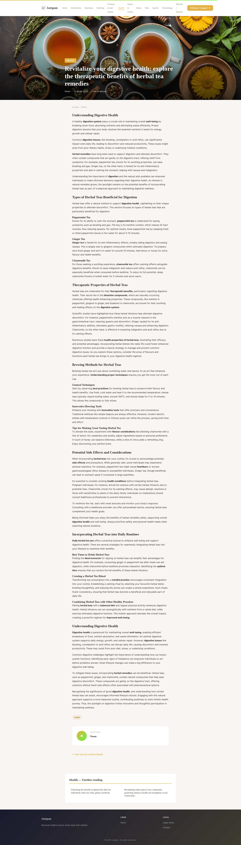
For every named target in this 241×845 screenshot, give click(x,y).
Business (89, 8)
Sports (155, 8)
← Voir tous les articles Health (87, 754)
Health (121, 8)
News (139, 8)
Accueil (75, 107)
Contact (166, 827)
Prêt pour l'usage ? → (200, 8)
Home (64, 8)
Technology (167, 8)
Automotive (76, 8)
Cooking (100, 8)
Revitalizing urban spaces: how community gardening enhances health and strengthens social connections (146, 792)
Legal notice (168, 822)
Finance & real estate (111, 8)
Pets (147, 8)
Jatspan (49, 8)
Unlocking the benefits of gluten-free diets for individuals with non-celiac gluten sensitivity (91, 791)
